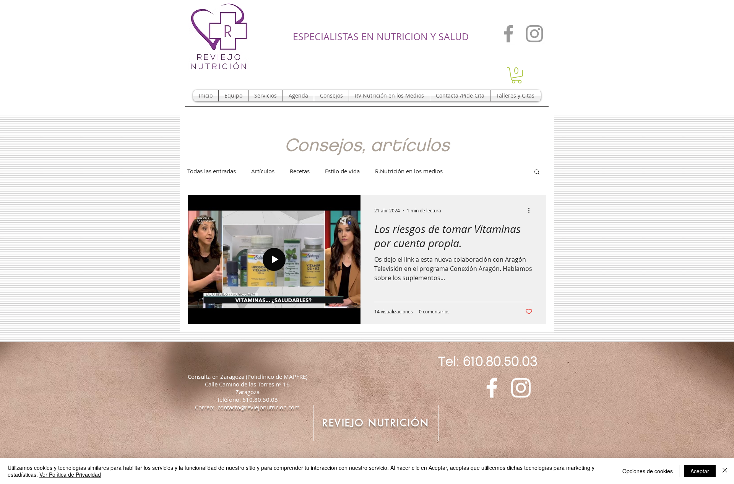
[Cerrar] (724, 471)
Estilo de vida (342, 171)
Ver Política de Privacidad (70, 474)
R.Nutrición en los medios (409, 171)
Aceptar (699, 471)
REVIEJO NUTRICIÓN (375, 423)
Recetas (300, 171)
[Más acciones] (531, 210)
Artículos (262, 171)
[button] (516, 75)
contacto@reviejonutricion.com (259, 407)
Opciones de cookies (647, 471)
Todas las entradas (211, 171)
